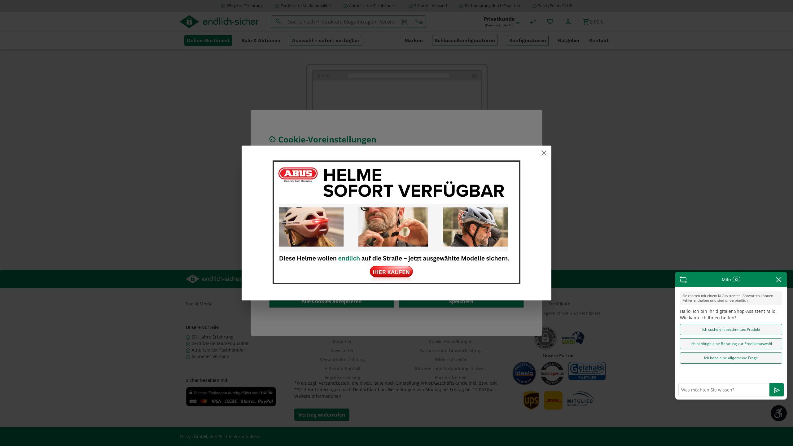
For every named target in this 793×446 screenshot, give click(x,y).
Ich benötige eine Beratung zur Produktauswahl (731, 343)
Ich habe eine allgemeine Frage (731, 358)
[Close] (544, 153)
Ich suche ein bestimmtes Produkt (731, 329)
